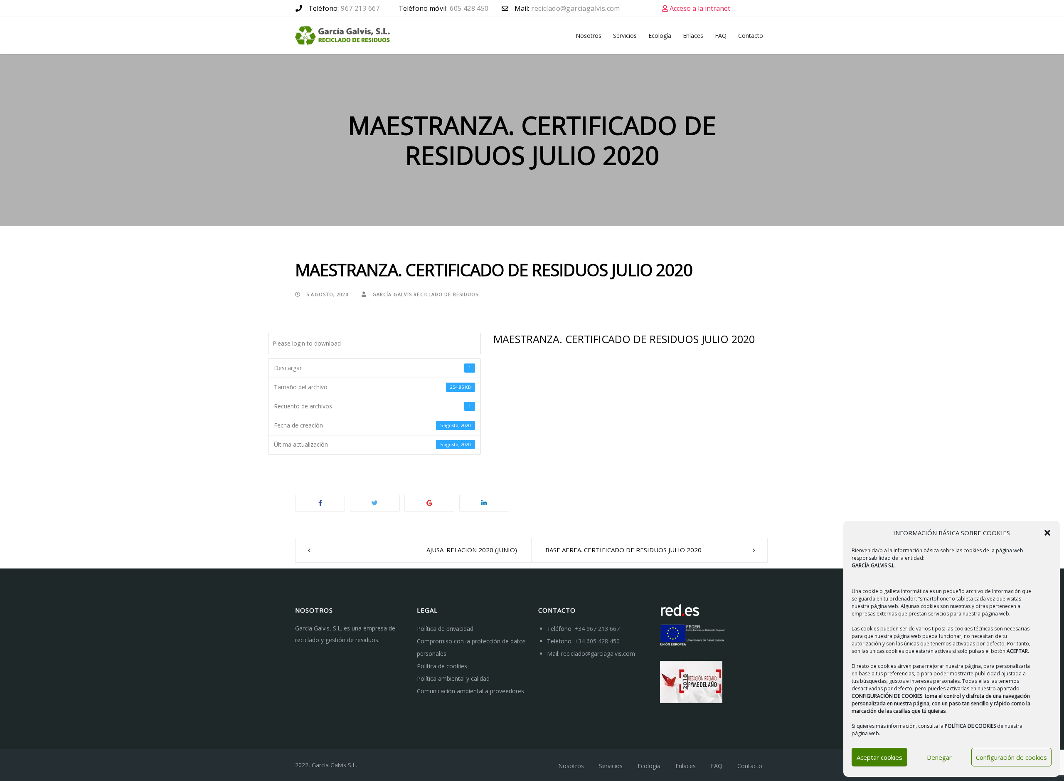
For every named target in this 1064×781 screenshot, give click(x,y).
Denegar (939, 757)
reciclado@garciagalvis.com (598, 653)
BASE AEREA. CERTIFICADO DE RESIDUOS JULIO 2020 (623, 550)
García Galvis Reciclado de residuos (425, 294)
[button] (1047, 533)
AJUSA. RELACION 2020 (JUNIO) (471, 550)
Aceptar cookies (879, 757)
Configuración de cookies (1011, 757)
